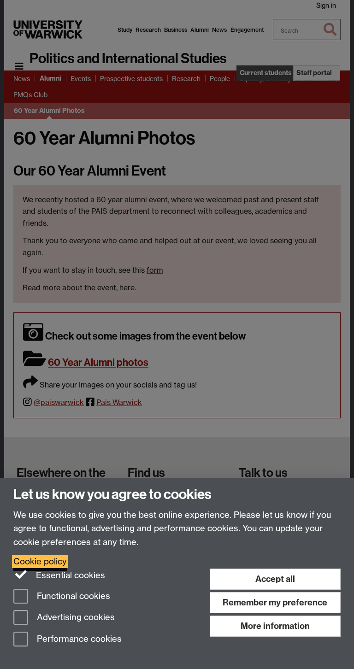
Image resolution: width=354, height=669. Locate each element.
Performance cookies (78, 639)
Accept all (275, 579)
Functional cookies (72, 596)
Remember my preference (275, 602)
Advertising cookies (75, 617)
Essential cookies (69, 575)
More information (275, 626)
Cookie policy (40, 561)
